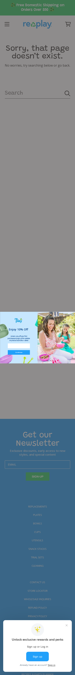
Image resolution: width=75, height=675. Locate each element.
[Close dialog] (72, 314)
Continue (18, 352)
